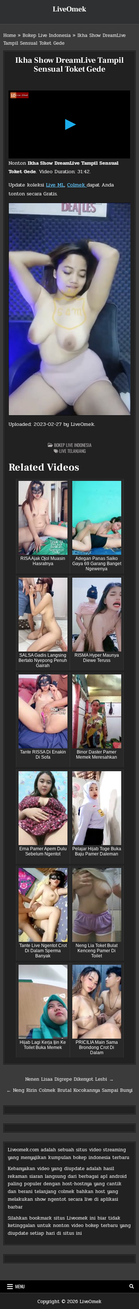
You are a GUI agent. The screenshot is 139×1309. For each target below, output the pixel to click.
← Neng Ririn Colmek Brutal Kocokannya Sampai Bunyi (69, 1090)
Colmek (77, 185)
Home (9, 35)
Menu (20, 1286)
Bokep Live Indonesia (47, 35)
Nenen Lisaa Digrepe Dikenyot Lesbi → (69, 1079)
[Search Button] (132, 1286)
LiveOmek (69, 9)
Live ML (55, 185)
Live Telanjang (72, 451)
